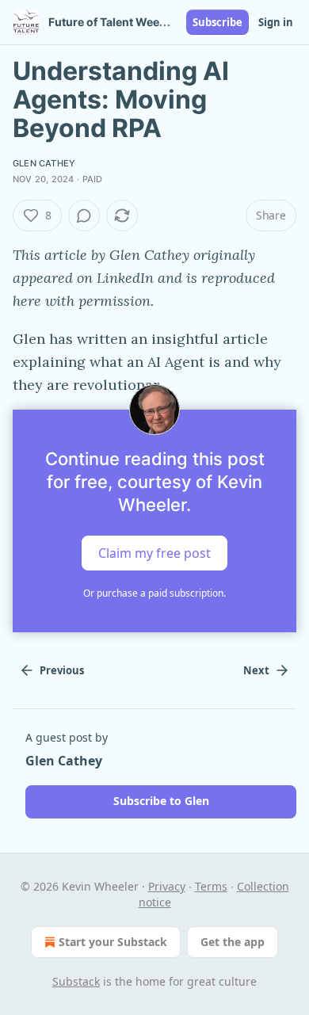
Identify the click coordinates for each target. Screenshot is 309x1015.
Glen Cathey (44, 163)
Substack (76, 981)
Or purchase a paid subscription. (154, 593)
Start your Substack (113, 941)
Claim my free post (154, 553)
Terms (211, 886)
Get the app (232, 941)
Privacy (166, 886)
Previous (62, 670)
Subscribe (217, 22)
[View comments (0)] (84, 215)
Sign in (275, 22)
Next (256, 670)
